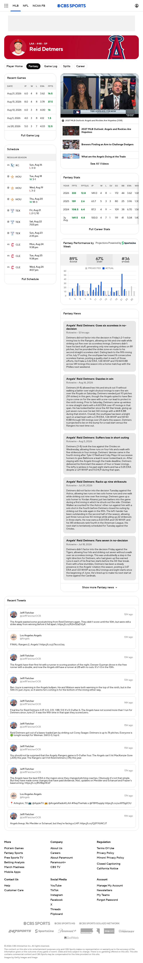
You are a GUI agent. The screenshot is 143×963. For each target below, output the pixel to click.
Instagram (56, 895)
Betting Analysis (14, 862)
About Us (56, 848)
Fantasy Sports (13, 853)
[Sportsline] (44, 930)
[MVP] (109, 929)
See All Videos (99, 163)
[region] (100, 96)
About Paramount (61, 857)
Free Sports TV (13, 857)
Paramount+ (58, 862)
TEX (18, 210)
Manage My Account (110, 885)
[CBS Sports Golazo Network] (99, 923)
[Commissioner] (90, 929)
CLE (18, 244)
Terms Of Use (105, 848)
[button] (6, 5)
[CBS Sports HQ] (64, 923)
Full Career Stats (99, 229)
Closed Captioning (108, 864)
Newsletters (104, 890)
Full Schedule (30, 279)
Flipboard (56, 914)
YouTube (56, 885)
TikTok (54, 890)
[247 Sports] (19, 930)
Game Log (50, 66)
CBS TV (55, 867)
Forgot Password (107, 900)
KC (17, 165)
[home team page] (12, 165)
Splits (66, 66)
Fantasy (33, 66)
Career (80, 66)
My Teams (103, 895)
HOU (18, 176)
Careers (55, 853)
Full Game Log (30, 135)
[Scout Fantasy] (127, 931)
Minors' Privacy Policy (110, 857)
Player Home (14, 66)
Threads (55, 909)
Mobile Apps (12, 872)
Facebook (56, 900)
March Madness (14, 867)
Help (7, 885)
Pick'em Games (14, 848)
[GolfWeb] (71, 938)
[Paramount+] (67, 930)
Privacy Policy (105, 853)
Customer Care (14, 890)
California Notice (107, 868)
